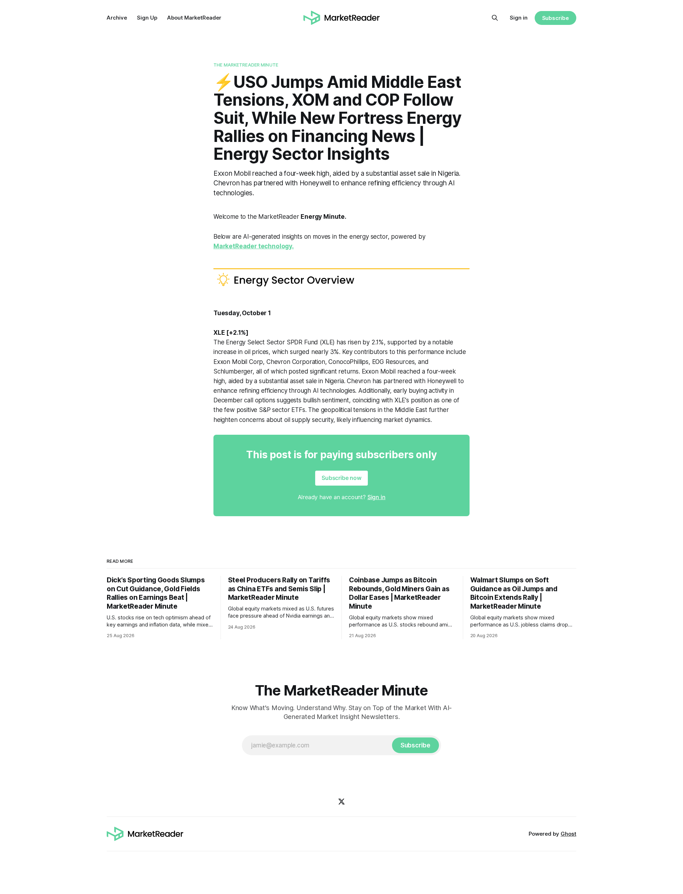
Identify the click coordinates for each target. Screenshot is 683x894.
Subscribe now (341, 477)
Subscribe (555, 18)
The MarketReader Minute (245, 65)
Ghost (568, 833)
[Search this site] (495, 17)
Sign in (519, 17)
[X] (341, 801)
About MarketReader (194, 17)
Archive (117, 17)
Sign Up (147, 17)
